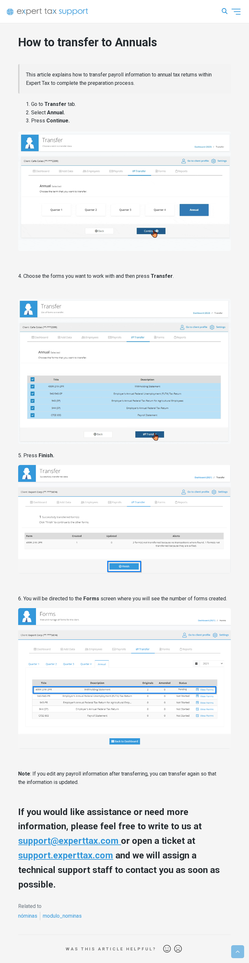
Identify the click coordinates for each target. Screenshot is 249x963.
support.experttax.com (65, 855)
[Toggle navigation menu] (236, 11)
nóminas (27, 916)
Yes (167, 949)
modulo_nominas (62, 916)
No (178, 949)
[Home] (47, 12)
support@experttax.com (69, 840)
